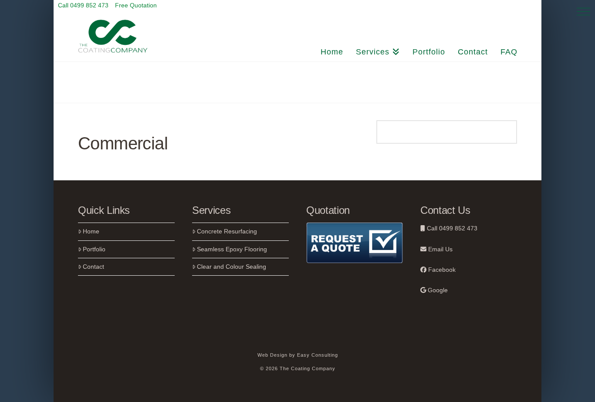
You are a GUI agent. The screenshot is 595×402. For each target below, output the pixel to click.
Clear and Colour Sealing (231, 266)
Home (91, 231)
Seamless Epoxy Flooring (232, 249)
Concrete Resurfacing (227, 231)
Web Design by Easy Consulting (297, 355)
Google (437, 290)
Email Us (439, 249)
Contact (93, 266)
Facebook (441, 269)
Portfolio (94, 249)
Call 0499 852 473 (451, 228)
